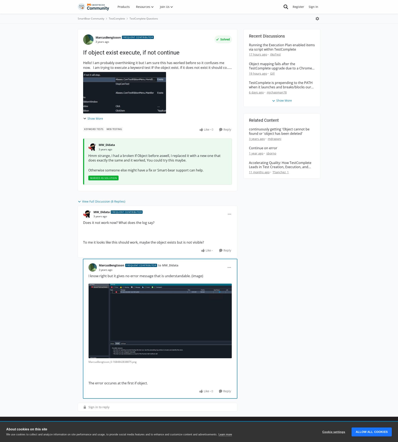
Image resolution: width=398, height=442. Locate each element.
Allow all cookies (372, 432)
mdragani (274, 139)
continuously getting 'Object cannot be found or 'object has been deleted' (279, 131)
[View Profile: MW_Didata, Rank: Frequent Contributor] (87, 214)
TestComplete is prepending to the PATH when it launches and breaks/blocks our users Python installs (281, 85)
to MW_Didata (168, 265)
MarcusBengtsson (108, 37)
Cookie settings (333, 432)
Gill (272, 73)
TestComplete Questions (144, 18)
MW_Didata (107, 145)
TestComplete (117, 18)
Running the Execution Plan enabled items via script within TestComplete (282, 47)
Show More (95, 118)
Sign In (313, 7)
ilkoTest (275, 54)
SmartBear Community (91, 18)
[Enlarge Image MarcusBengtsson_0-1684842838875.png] (160, 321)
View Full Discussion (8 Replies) (103, 201)
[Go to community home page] (93, 7)
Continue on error (263, 148)
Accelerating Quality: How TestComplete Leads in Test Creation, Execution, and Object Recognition (280, 165)
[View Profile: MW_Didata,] (92, 147)
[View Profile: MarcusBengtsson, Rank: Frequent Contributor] (88, 39)
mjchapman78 (277, 92)
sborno (271, 153)
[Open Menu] (317, 19)
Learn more (225, 434)
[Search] (285, 6)
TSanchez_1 (281, 172)
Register (298, 7)
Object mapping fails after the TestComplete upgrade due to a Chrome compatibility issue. (280, 66)
